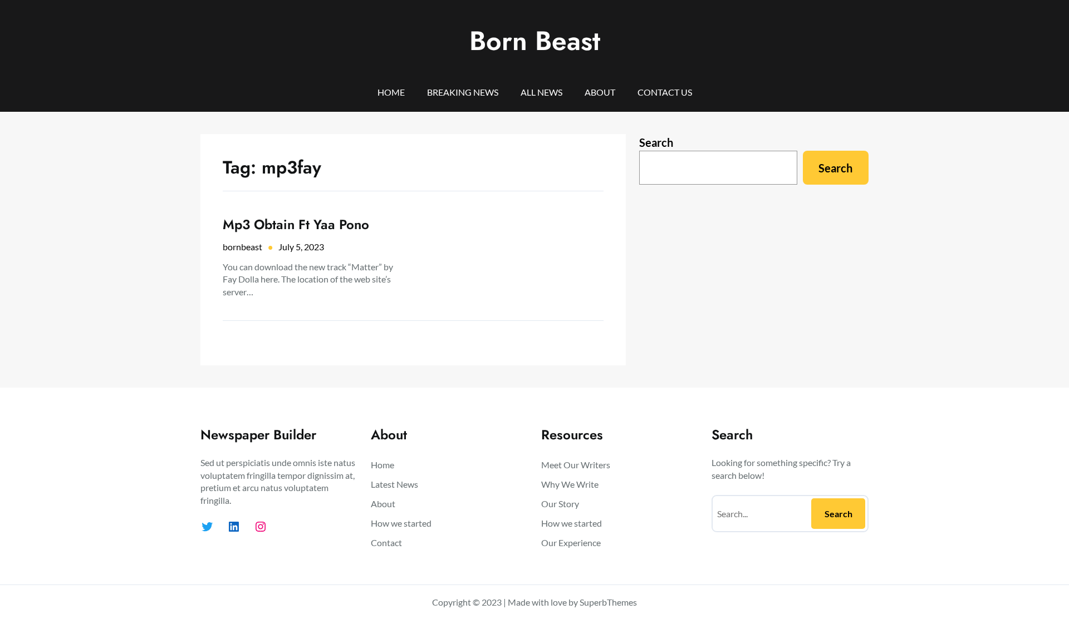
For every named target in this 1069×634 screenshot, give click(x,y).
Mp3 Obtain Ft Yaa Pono (296, 224)
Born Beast (534, 41)
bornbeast (242, 246)
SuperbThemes (608, 602)
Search (656, 142)
